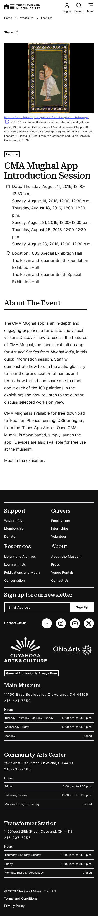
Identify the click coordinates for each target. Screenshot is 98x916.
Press (55, 564)
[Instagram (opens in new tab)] (61, 623)
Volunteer (58, 536)
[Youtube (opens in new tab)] (75, 623)
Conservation (14, 580)
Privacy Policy (14, 906)
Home (8, 18)
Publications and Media (22, 572)
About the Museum (66, 556)
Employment (60, 521)
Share (8, 32)
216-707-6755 (17, 838)
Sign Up (82, 607)
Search (78, 11)
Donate (9, 536)
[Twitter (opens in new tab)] (89, 623)
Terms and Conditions (20, 898)
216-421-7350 (17, 701)
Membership (14, 528)
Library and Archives (20, 556)
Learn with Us (15, 564)
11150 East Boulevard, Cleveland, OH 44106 (46, 694)
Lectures (46, 18)
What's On (26, 18)
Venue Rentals (62, 572)
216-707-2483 (17, 769)
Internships (60, 528)
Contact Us (60, 580)
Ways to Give (14, 521)
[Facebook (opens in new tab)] (47, 623)
